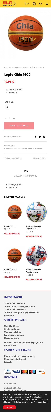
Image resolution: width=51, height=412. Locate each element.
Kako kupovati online (14, 335)
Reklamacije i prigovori (15, 359)
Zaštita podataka (12, 329)
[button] (27, 3)
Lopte (42, 67)
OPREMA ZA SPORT (20, 67)
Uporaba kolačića (12, 332)
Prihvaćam (9, 407)
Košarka (33, 67)
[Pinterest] (45, 137)
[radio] (7, 107)
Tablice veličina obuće (14, 303)
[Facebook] (37, 137)
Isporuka (8, 362)
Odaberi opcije (12, 234)
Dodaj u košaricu (19, 126)
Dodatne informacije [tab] (25, 176)
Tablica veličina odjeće (15, 309)
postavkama (42, 402)
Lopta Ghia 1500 (10, 226)
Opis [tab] (25, 171)
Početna (7, 67)
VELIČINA (9, 102)
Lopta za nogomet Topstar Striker (33, 227)
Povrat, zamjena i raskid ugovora (19, 356)
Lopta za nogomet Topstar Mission (33, 270)
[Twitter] (41, 137)
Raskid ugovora (11, 338)
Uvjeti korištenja (12, 326)
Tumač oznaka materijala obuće (19, 306)
